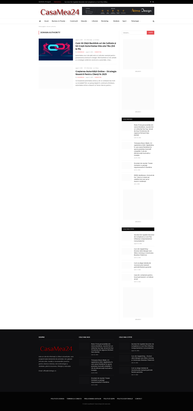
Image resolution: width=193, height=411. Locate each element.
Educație (84, 21)
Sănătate (116, 21)
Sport (124, 21)
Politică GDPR (109, 399)
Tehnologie (135, 21)
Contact (138, 399)
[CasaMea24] (60, 11)
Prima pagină (42, 26)
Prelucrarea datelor (92, 399)
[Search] (153, 21)
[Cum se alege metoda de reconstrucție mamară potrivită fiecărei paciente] (127, 265)
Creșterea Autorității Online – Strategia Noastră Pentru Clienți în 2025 (95, 73)
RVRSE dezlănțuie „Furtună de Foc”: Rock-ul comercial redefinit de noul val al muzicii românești (144, 178)
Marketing (104, 21)
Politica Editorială (125, 399)
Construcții (74, 21)
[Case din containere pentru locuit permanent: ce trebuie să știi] (127, 277)
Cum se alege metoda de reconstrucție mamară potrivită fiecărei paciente (142, 265)
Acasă (46, 21)
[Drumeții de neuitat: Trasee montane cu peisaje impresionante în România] (127, 165)
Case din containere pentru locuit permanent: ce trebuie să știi (143, 277)
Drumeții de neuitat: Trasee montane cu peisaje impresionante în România (143, 165)
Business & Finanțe (58, 21)
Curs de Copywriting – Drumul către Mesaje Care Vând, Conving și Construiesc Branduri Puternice (144, 252)
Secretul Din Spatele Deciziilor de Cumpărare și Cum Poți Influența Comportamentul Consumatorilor (87, 2)
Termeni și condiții (74, 399)
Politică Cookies (57, 399)
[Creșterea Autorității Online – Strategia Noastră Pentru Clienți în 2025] (56, 78)
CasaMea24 (80, 52)
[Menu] (40, 21)
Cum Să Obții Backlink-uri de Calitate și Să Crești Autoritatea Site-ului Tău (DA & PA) (95, 46)
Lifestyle (95, 21)
